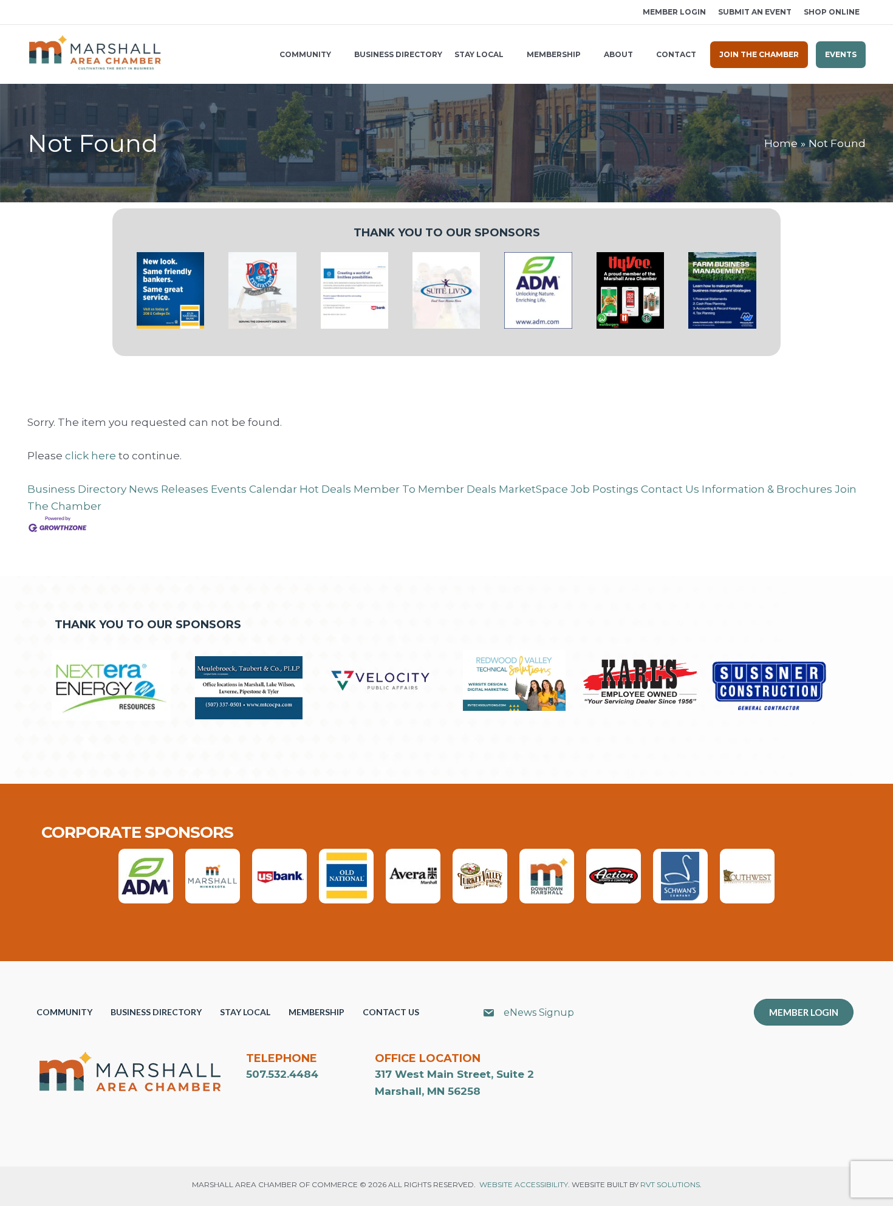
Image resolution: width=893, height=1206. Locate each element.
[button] (31, 12)
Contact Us (670, 489)
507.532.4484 (282, 1074)
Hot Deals (325, 489)
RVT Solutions (670, 1184)
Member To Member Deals (425, 489)
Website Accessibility (523, 1184)
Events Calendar (254, 489)
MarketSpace (533, 489)
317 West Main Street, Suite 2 (454, 1074)
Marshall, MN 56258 (428, 1091)
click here (90, 456)
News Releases (168, 489)
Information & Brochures (767, 489)
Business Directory (76, 489)
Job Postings (604, 489)
